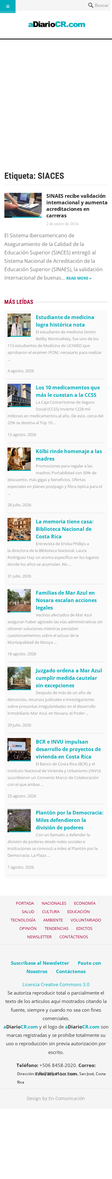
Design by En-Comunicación (56, 1098)
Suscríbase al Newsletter (40, 963)
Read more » (78, 278)
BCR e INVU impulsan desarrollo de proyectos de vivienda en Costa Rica (68, 749)
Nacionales (54, 903)
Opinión (28, 928)
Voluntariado (86, 920)
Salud (28, 911)
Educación (78, 911)
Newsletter (39, 937)
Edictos (84, 928)
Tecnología (23, 920)
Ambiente (53, 920)
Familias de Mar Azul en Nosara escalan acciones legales (66, 600)
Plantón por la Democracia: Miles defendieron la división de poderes (70, 820)
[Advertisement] (56, 99)
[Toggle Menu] (8, 6)
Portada (25, 903)
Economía (85, 903)
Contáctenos (73, 937)
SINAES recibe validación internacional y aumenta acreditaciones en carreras (76, 206)
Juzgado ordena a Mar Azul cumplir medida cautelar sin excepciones (69, 678)
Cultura (50, 911)
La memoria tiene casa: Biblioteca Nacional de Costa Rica (65, 529)
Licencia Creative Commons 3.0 (56, 984)
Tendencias (56, 928)
